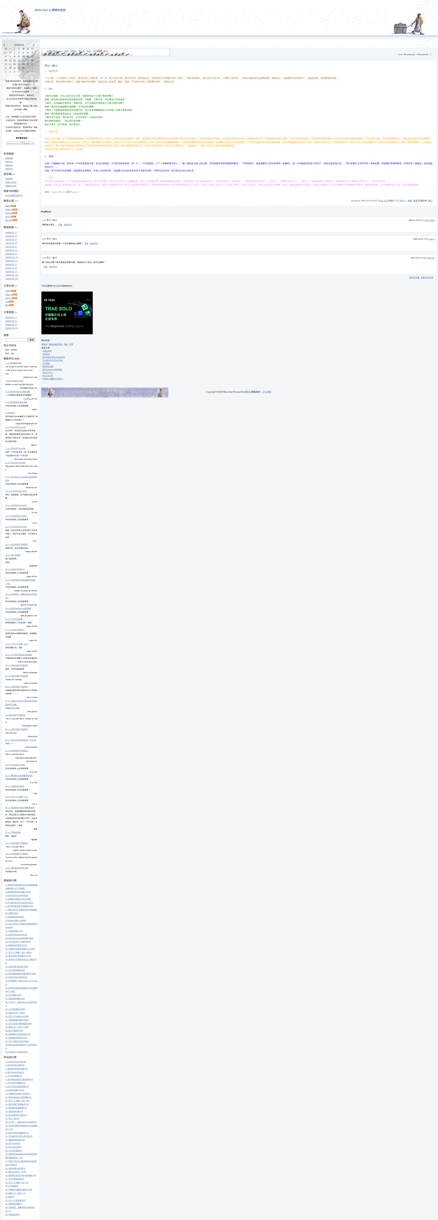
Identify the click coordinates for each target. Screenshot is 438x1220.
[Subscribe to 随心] (11, 305)
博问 (66, 344)
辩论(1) (8, 217)
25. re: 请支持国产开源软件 (16, 676)
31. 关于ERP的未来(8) (14, 1179)
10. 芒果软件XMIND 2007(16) (17, 1094)
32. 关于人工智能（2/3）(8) (16, 1183)
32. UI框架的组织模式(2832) (17, 1020)
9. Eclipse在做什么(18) (14, 1090)
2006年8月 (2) (11, 254)
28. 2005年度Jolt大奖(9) (15, 1168)
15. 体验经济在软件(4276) (16, 945)
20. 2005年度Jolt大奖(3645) (16, 967)
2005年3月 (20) (11, 275)
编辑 (410, 200)
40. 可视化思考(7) (12, 1215)
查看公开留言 (11, 182)
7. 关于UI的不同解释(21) (15, 1083)
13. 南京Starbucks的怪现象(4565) (19, 938)
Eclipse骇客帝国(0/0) (14, 195)
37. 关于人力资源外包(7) (15, 1200)
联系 (89, 51)
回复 (60, 224)
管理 (106, 51)
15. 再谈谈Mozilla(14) (14, 1111)
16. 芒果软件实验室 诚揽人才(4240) (20, 949)
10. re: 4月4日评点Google (16, 491)
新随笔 (73, 51)
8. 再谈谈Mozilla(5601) (14, 917)
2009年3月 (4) (11, 236)
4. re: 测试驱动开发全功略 (16, 402)
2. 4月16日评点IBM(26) (15, 1065)
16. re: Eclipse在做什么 (15, 569)
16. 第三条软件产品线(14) (16, 1115)
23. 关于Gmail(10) (12, 1143)
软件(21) (8, 298)
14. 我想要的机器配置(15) (16, 1108)
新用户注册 (414, 277)
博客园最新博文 (56, 344)
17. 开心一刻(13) (12, 1118)
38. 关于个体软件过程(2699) (17, 1041)
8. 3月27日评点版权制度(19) (17, 1086)
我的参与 (9, 165)
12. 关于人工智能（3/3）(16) (17, 1101)
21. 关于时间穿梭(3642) (15, 970)
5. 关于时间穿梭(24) (13, 1076)
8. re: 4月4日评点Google (15, 463)
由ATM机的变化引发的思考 (53, 357)
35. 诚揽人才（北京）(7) (15, 1193)
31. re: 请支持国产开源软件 (16, 751)
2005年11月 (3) (11, 257)
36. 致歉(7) (10, 1197)
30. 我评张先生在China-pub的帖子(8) (20, 1175)
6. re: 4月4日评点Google (15, 427)
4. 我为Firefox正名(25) (14, 1072)
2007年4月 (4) (11, 243)
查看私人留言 (11, 186)
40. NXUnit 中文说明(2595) (16, 1052)
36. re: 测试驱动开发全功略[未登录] (20, 808)
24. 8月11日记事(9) (13, 1147)
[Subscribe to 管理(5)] (13, 291)
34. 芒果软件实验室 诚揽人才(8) (18, 1190)
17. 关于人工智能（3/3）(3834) (18, 952)
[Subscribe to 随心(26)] (14, 220)
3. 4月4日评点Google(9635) (16, 895)
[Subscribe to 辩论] (11, 302)
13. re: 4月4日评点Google (16, 527)
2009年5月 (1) (11, 233)
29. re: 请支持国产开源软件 (16, 729)
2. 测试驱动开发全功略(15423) (18, 892)
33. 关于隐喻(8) (11, 1186)
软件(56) (8, 213)
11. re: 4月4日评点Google (16, 505)
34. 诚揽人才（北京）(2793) (17, 1027)
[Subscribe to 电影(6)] (13, 206)
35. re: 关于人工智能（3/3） (17, 797)
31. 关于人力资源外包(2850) (17, 1016)
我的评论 (9, 162)
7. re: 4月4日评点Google (15, 448)
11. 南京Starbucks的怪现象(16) (18, 1097)
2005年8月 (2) (11, 264)
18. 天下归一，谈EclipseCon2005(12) (21, 1122)
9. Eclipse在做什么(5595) (15, 920)
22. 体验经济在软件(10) (15, 1140)
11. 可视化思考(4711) (14, 931)
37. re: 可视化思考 (13, 832)
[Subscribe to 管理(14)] (14, 210)
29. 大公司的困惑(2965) (15, 1009)
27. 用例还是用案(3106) (15, 999)
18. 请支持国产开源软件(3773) (18, 956)
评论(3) (402, 200)
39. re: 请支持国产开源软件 (16, 854)
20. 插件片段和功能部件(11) (17, 1133)
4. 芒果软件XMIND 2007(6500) (18, 899)
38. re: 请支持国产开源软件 (16, 843)
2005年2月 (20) (11, 279)
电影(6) (8, 206)
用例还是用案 (48, 366)
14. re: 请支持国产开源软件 (16, 544)
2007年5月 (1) (11, 240)
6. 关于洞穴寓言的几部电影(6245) (19, 906)
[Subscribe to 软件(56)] (14, 213)
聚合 (95, 51)
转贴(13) (8, 295)
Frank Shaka (430, 220)
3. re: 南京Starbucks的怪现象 (17, 392)
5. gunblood (10, 413)
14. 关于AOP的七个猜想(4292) (18, 942)
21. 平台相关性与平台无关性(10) (19, 1136)
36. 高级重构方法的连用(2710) (18, 1034)
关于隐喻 (46, 363)
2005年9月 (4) (11, 261)
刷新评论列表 (427, 277)
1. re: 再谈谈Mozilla (13, 363)
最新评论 (9, 169)
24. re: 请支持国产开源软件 (16, 665)
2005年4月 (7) (11, 272)
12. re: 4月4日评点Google (16, 516)
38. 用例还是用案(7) (13, 1204)
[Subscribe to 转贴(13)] (14, 295)
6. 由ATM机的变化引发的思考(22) (19, 1079)
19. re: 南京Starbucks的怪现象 (18, 608)
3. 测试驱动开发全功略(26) (16, 1069)
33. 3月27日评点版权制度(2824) (18, 1024)
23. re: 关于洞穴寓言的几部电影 (18, 655)
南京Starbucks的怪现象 (52, 369)
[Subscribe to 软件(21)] (14, 298)
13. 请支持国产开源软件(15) (17, 1104)
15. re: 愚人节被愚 (13, 555)
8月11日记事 (47, 376)
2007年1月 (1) (11, 247)
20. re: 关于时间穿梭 (13, 619)
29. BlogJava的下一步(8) (15, 1172)
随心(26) (8, 220)
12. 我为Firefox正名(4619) (16, 935)
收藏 (415, 200)
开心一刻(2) (51, 65)
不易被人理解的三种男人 (52, 379)
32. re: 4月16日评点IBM (15, 765)
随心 (7, 305)
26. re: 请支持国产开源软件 (16, 687)
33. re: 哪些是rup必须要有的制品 (19, 776)
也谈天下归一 (48, 373)
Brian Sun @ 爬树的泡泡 (50, 10)
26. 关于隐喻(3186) (13, 995)
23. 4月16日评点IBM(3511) (16, 977)
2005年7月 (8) (11, 268)
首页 (66, 51)
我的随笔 (9, 158)
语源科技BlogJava (54, 51)
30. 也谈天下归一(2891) (15, 1013)
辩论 (7, 302)
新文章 (82, 51)
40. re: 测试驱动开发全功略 (16, 868)
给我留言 (9, 179)
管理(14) (8, 210)
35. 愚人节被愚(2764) (14, 1031)
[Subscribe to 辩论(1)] (13, 217)
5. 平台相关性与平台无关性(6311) (19, 903)
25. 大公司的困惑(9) (13, 1151)
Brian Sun (383, 200)
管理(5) (8, 291)
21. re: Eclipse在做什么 (15, 630)
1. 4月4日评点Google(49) (15, 1062)
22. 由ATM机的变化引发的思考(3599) (20, 974)
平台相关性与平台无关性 (52, 360)
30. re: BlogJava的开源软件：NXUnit (20, 740)
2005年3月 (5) (11, 325)
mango (432, 239)
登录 (56, 286)
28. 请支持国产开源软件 (15, 715)
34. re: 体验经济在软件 (14, 786)
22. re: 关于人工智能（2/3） (17, 644)
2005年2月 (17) (11, 328)
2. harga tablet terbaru (14, 381)
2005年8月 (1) (11, 317)
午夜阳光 (46, 354)
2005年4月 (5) (11, 321)
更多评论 (68, 224)
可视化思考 (47, 351)
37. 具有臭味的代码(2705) (16, 1038)
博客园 (44, 344)
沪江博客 (266, 391)
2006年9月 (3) (11, 250)
